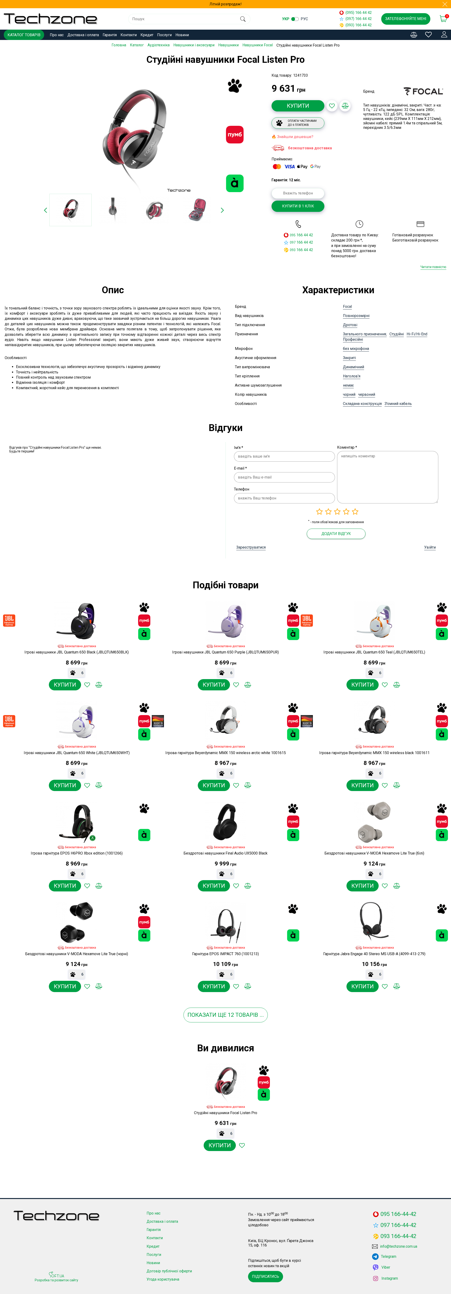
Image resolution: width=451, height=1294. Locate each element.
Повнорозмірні (356, 315)
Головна (119, 45)
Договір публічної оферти (169, 1271)
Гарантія (110, 35)
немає (348, 385)
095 (292, 235)
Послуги (164, 35)
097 (292, 242)
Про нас (57, 35)
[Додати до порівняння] (345, 105)
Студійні (396, 334)
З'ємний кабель (398, 403)
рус (304, 19)
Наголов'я (351, 376)
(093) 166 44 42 (359, 25)
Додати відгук (336, 534)
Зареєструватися (251, 547)
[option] (133, 135)
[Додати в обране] (332, 105)
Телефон (241, 489)
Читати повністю (433, 267)
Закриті (349, 358)
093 (292, 250)
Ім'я (238, 447)
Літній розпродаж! (226, 4)
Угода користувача (163, 1279)
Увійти (430, 547)
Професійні (353, 339)
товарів (246, 1015)
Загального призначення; (365, 334)
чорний (349, 394)
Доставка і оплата (83, 35)
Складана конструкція (362, 403)
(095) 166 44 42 (359, 12)
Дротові (350, 325)
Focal (347, 306)
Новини (182, 35)
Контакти (129, 35)
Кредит (146, 35)
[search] (242, 19)
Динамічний (353, 367)
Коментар (347, 447)
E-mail (240, 468)
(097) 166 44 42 (359, 18)
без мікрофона (356, 348)
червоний (366, 394)
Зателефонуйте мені (405, 18)
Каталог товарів (24, 35)
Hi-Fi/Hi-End (417, 334)
